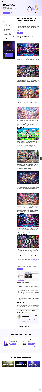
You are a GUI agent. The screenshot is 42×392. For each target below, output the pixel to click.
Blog (28, 1)
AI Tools (8, 1)
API (24, 1)
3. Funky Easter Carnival (7, 25)
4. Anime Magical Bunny (7, 26)
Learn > (19, 310)
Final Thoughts (5, 38)
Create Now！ (20, 32)
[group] (8, 364)
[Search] (39, 1)
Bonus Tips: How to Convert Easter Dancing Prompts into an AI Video (8, 36)
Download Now (13, 343)
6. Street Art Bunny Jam (7, 29)
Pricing (26, 1)
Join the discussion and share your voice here (24, 326)
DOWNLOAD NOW (9, 53)
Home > (17, 310)
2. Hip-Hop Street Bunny (7, 24)
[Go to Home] (4, 1)
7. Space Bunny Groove (7, 30)
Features (21, 1)
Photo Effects (17, 1)
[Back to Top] (40, 390)
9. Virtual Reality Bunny (7, 33)
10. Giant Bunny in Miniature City (8, 34)
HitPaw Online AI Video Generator (33, 259)
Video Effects (12, 1)
